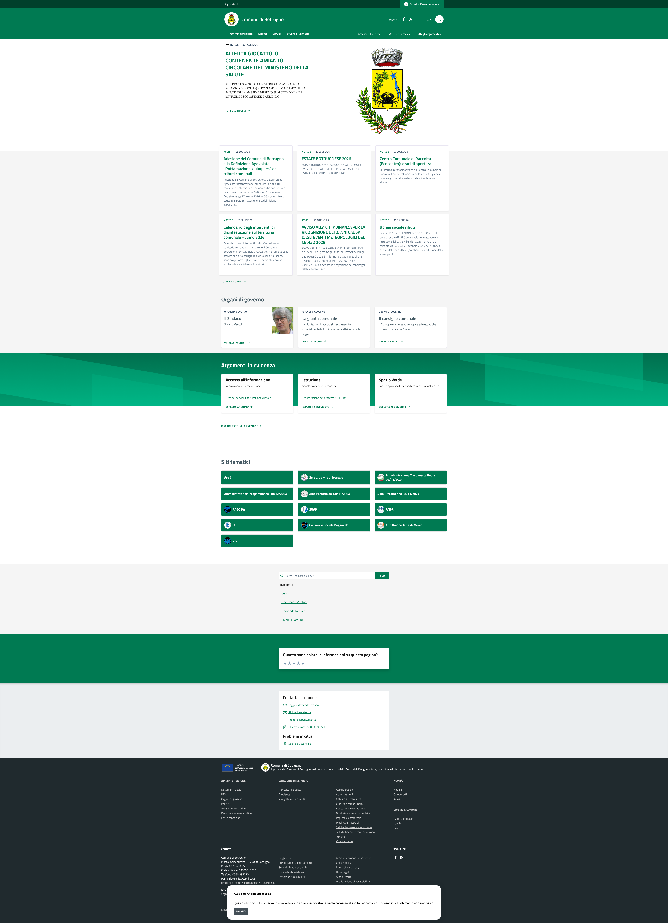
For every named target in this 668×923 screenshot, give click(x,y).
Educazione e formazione (350, 808)
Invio (382, 576)
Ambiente (284, 794)
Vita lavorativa (344, 841)
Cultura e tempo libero (349, 804)
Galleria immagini (403, 819)
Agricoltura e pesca (290, 790)
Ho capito (241, 911)
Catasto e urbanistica (348, 799)
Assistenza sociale (400, 34)
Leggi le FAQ (286, 858)
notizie (306, 151)
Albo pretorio (343, 877)
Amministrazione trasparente (353, 858)
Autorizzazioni (344, 794)
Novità (398, 780)
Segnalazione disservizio (293, 867)
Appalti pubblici (345, 790)
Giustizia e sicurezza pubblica (353, 813)
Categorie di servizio (293, 780)
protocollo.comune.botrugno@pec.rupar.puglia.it (249, 883)
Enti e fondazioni (231, 818)
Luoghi (397, 823)
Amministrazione (233, 780)
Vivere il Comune (405, 810)
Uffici (224, 794)
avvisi (227, 151)
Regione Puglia (231, 4)
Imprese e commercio (348, 818)
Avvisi (397, 799)
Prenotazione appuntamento (295, 863)
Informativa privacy (347, 867)
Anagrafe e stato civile (292, 799)
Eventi (397, 828)
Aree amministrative (233, 808)
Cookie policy (343, 863)
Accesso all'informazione (372, 34)
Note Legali (342, 872)
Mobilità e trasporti (347, 822)
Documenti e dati (231, 790)
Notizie (397, 790)
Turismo (340, 836)
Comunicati (400, 794)
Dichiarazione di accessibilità (353, 881)
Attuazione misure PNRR (293, 877)
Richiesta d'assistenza (292, 872)
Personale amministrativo (236, 813)
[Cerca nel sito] (439, 19)
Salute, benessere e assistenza (354, 827)
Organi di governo (231, 799)
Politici (225, 804)
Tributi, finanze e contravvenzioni (356, 832)
